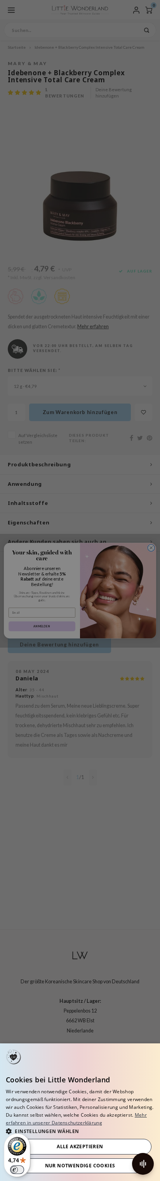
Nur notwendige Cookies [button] (80, 1165)
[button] (80, 1130)
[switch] (17, 1169)
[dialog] (80, 1112)
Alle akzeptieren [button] (80, 1146)
